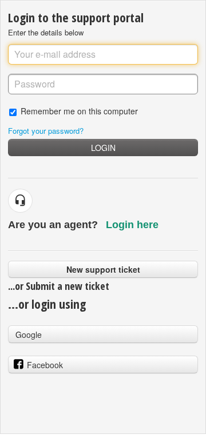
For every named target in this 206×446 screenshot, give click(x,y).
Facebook (45, 365)
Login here (132, 224)
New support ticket (103, 269)
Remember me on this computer (79, 110)
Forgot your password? (46, 130)
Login (103, 147)
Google (28, 334)
